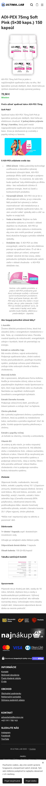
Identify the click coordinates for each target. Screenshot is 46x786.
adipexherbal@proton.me (12, 717)
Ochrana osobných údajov (13, 700)
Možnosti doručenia (10, 675)
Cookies (32, 749)
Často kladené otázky (11, 678)
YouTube (5, 739)
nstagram (6, 732)
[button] (31, 5)
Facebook (5, 735)
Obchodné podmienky (11, 693)
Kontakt (4, 671)
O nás (4, 681)
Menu (42, 4)
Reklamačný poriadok (11, 697)
